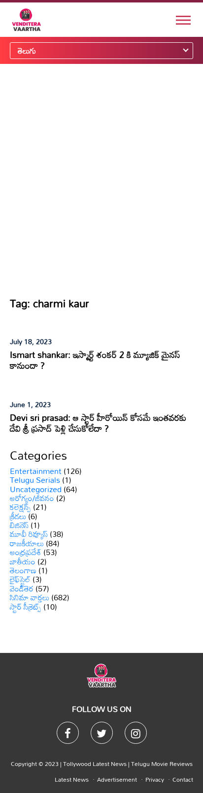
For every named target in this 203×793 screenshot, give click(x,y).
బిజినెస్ (19, 525)
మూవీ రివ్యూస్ (29, 534)
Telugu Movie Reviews (162, 763)
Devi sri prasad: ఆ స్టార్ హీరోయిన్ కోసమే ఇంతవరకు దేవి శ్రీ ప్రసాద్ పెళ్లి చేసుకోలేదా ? (98, 423)
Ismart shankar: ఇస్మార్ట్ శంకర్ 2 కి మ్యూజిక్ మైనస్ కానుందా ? (95, 360)
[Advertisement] (101, 180)
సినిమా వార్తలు (29, 597)
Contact (182, 779)
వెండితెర (22, 588)
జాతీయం (22, 561)
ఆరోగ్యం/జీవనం (32, 498)
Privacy (154, 779)
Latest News (72, 779)
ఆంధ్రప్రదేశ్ (25, 552)
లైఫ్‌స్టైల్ (20, 579)
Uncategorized (36, 489)
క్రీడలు (18, 516)
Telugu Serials (35, 480)
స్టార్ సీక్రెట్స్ (25, 607)
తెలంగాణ (23, 570)
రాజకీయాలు (27, 543)
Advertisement (117, 779)
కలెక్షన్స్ (20, 507)
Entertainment (36, 471)
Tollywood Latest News (95, 763)
